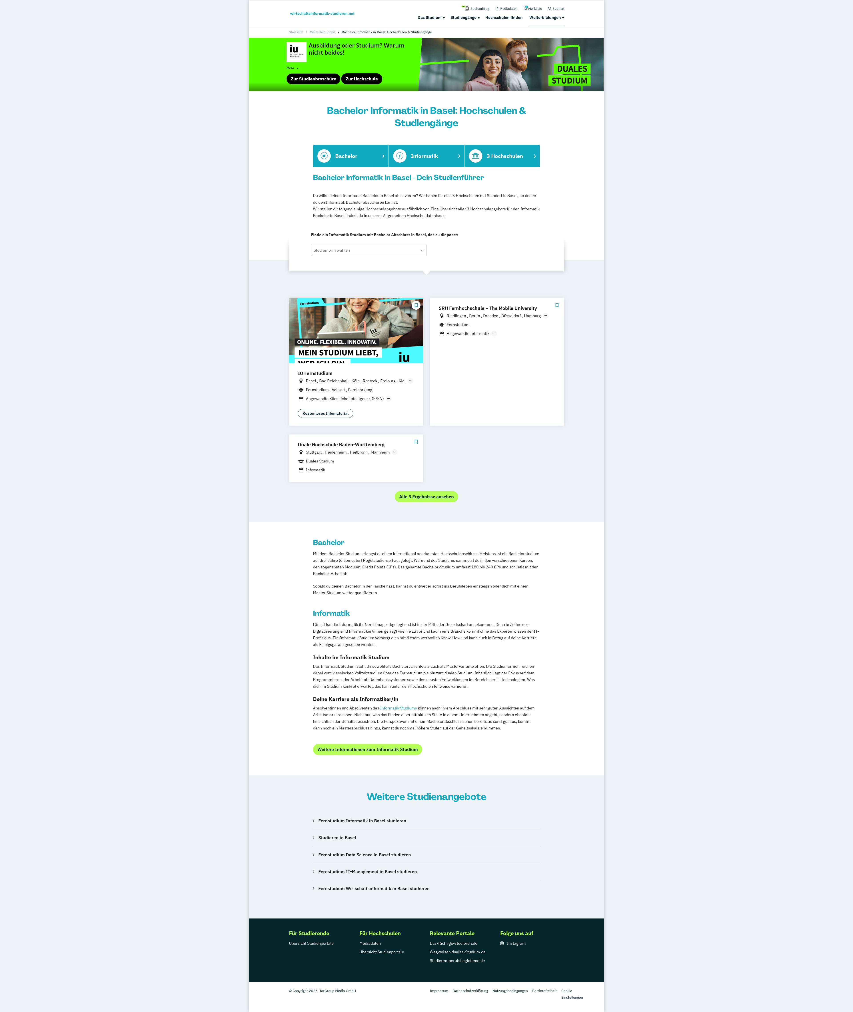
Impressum (439, 990)
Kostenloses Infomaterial (326, 413)
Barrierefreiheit (544, 990)
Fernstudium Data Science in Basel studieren (364, 855)
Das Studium (430, 17)
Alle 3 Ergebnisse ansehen (426, 497)
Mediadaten (370, 943)
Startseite (296, 32)
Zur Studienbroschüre (313, 79)
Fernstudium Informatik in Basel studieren (362, 821)
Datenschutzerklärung (470, 990)
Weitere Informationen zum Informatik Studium (367, 749)
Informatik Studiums (398, 708)
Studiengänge (463, 17)
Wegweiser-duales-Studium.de (458, 951)
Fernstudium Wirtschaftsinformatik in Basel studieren (373, 888)
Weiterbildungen (545, 17)
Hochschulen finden (504, 17)
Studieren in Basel (337, 838)
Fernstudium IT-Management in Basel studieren (367, 872)
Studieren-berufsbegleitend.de (457, 960)
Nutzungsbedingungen (510, 990)
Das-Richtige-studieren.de (453, 943)
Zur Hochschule (362, 79)
